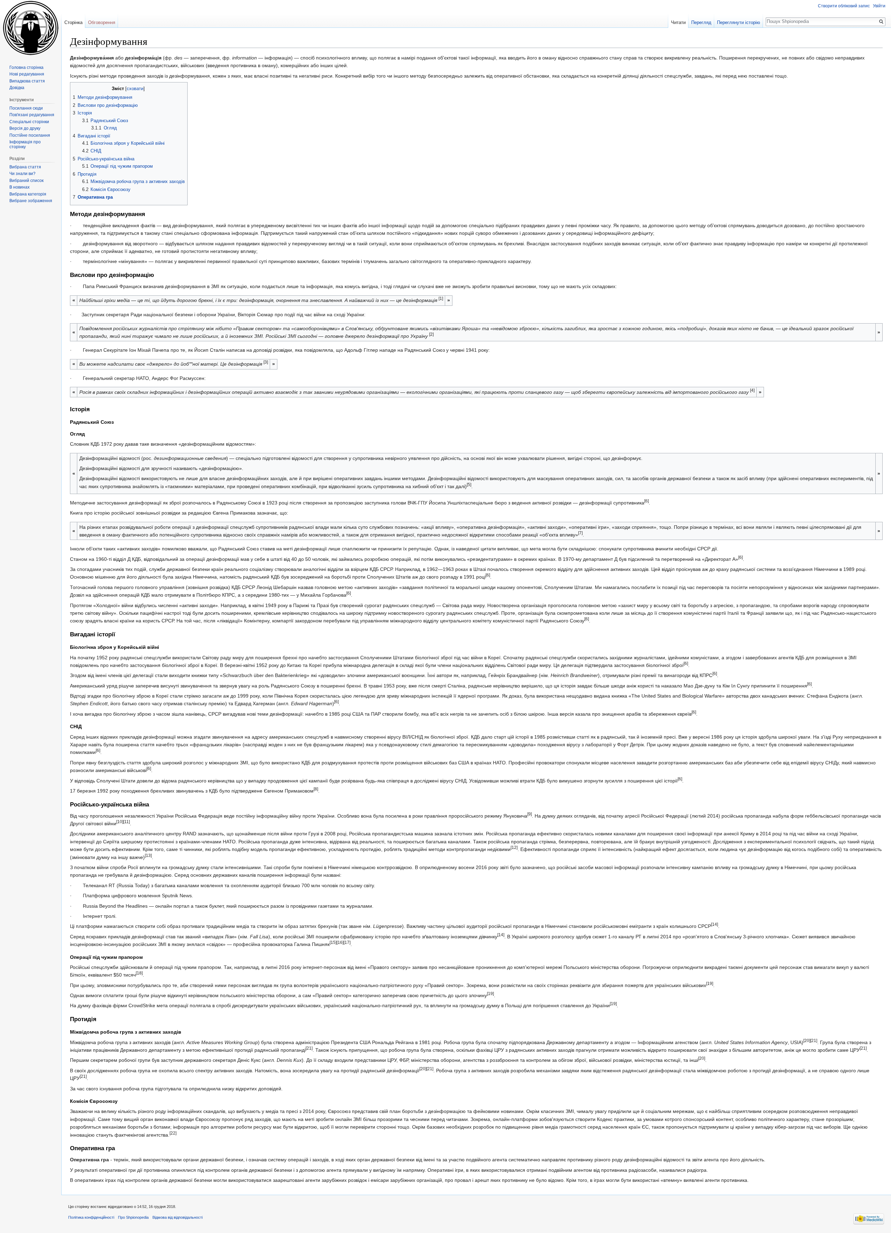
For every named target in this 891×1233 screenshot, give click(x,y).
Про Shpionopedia (133, 1217)
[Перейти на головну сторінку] (30, 28)
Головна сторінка (26, 67)
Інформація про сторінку (25, 144)
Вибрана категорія (27, 194)
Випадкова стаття (27, 81)
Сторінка (73, 22)
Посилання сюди (26, 108)
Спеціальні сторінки (29, 121)
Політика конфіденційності (91, 1217)
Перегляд (701, 22)
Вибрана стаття (25, 167)
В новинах (19, 187)
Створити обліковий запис (844, 5)
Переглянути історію (738, 22)
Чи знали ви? (22, 173)
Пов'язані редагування (31, 114)
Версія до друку (24, 128)
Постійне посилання (29, 135)
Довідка (16, 87)
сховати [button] (135, 88)
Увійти (879, 5)
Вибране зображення (30, 200)
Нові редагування (26, 74)
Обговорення (101, 22)
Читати (678, 22)
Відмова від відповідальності (177, 1217)
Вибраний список (26, 180)
